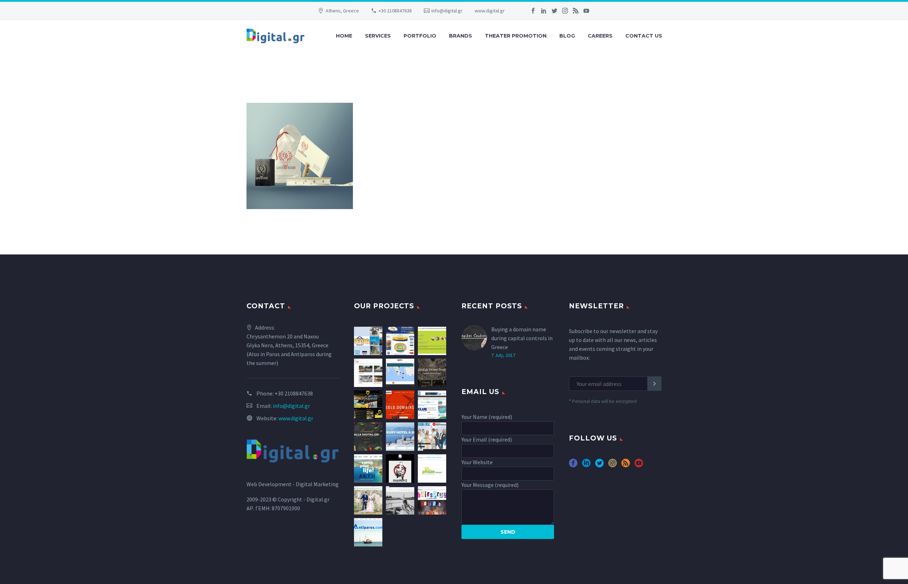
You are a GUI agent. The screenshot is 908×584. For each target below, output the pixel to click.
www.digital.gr (490, 10)
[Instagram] (565, 10)
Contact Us (643, 36)
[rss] (625, 465)
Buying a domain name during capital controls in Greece (522, 338)
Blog (567, 36)
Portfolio (420, 36)
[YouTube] (586, 10)
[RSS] (575, 10)
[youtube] (639, 465)
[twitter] (599, 465)
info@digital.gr (447, 10)
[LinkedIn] (543, 10)
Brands (460, 36)
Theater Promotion (516, 36)
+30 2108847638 (395, 10)
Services (378, 36)
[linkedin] (586, 465)
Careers (600, 36)
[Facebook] (533, 10)
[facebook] (573, 465)
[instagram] (612, 465)
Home (344, 36)
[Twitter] (554, 10)
